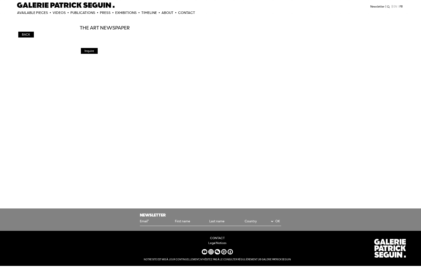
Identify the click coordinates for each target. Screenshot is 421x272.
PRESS (105, 12)
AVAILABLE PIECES (32, 12)
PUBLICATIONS (82, 12)
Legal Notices (217, 243)
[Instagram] (211, 251)
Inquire (89, 51)
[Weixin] (217, 251)
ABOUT (167, 12)
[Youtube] (204, 251)
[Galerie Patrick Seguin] (66, 5)
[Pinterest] (224, 251)
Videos (59, 12)
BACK (26, 34)
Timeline (149, 12)
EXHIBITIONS (126, 12)
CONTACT (186, 12)
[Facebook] (230, 251)
